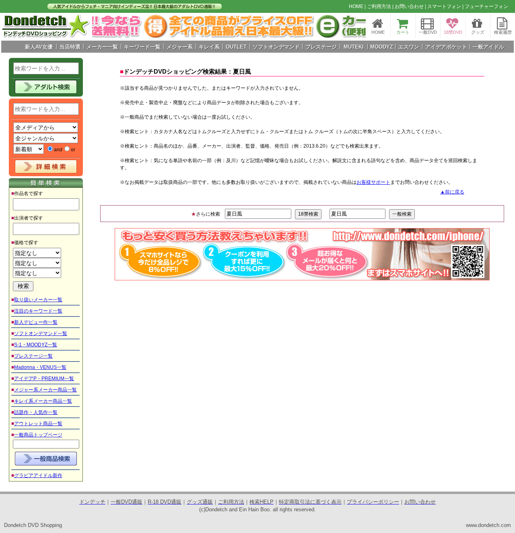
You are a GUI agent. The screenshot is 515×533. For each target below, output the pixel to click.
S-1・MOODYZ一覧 (35, 345)
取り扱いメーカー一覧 (38, 300)
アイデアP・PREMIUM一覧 (44, 378)
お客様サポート (373, 182)
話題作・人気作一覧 (36, 412)
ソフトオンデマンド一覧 (40, 333)
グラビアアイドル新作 (38, 475)
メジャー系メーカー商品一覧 (45, 390)
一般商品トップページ (38, 435)
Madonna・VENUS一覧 (40, 367)
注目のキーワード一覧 (38, 311)
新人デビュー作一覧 (36, 322)
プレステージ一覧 (33, 356)
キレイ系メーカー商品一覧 (43, 401)
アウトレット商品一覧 (38, 423)
